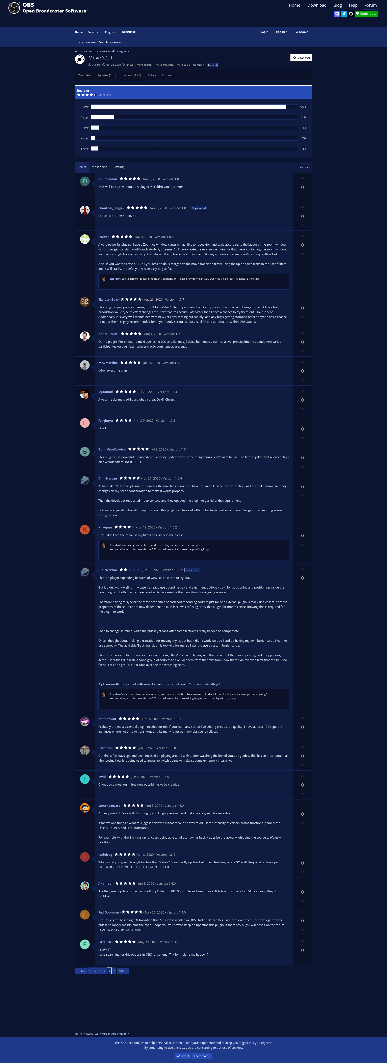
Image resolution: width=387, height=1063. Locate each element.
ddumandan (107, 179)
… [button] (95, 971)
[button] (100, 32)
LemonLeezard (109, 805)
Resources (128, 31)
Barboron (105, 748)
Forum (371, 5)
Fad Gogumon (108, 912)
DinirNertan (107, 478)
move (130, 64)
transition (198, 64)
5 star (84, 107)
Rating (119, 167)
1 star (84, 149)
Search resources (110, 42)
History (152, 75)
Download (317, 5)
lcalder (103, 237)
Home (294, 5)
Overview (84, 75)
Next (122, 971)
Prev (82, 971)
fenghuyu (105, 420)
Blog (338, 5)
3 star (84, 128)
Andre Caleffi (108, 334)
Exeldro (96, 64)
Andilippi (105, 883)
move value (183, 64)
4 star (84, 117)
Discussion (169, 75)
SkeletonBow (108, 299)
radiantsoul (107, 719)
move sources (145, 64)
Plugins (109, 32)
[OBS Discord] (337, 14)
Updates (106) (106, 75)
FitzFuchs (105, 942)
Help (353, 5)
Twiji (102, 777)
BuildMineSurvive (112, 449)
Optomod (105, 392)
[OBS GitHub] (351, 14)
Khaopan (105, 527)
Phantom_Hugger (111, 208)
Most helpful (100, 167)
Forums (93, 32)
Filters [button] (302, 167)
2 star (84, 138)
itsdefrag (105, 854)
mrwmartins (108, 363)
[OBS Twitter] (344, 14)
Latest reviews (86, 42)
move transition (165, 64)
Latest (82, 167)
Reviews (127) (131, 75)
